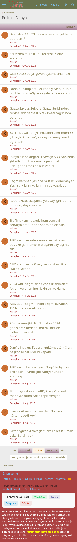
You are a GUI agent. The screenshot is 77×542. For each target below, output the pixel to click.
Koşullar (17, 479)
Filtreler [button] (69, 26)
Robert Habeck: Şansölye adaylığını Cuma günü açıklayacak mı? (40, 202)
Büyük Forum (32, 489)
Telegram (11, 503)
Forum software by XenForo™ (30, 485)
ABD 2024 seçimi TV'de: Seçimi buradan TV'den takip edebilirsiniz (39, 305)
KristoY (13, 42)
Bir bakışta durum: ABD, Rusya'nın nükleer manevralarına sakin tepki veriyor (41, 393)
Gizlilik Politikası (33, 479)
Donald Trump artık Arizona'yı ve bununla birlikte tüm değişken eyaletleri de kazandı (41, 91)
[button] (4, 4)
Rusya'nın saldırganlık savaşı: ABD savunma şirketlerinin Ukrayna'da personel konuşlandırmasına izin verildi (42, 161)
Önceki (25, 450)
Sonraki (51, 450)
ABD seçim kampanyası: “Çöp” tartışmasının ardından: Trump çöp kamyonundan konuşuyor (42, 371)
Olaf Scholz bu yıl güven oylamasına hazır (40, 73)
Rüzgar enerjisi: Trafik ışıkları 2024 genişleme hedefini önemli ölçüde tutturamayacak (35, 327)
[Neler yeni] (65, 4)
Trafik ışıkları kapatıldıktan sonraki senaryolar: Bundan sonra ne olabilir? (37, 222)
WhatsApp (39, 497)
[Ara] (72, 4)
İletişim (7, 479)
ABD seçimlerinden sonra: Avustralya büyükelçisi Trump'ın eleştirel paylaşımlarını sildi (42, 244)
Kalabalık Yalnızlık (12, 489)
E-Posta (26, 503)
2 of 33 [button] (38, 450)
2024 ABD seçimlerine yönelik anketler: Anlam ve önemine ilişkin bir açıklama (39, 286)
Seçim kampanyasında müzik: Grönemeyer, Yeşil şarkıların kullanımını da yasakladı (42, 183)
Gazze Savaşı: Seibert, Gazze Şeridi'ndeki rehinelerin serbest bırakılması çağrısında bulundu (40, 113)
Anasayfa (61, 479)
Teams (54, 497)
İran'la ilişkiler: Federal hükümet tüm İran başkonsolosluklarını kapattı (41, 349)
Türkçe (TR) (11, 473)
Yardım (49, 479)
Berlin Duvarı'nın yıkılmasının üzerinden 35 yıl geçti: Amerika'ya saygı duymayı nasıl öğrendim (41, 137)
